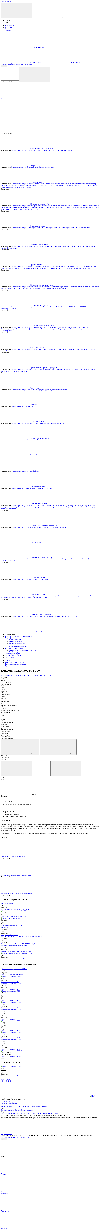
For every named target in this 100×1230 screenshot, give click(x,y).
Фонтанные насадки (65, 327)
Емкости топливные (92, 206)
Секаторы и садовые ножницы (79, 596)
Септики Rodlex (55, 307)
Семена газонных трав (46, 167)
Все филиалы (5, 1101)
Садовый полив (45, 184)
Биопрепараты (91, 329)
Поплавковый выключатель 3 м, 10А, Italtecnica (16, 959)
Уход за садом (9, 657)
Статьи (23, 1110)
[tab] (50, 796)
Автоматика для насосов (40, 185)
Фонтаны (55, 327)
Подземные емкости (78, 206)
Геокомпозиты (49, 246)
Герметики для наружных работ (34, 288)
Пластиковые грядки (63, 369)
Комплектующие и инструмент (56, 288)
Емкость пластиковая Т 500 (10, 1008)
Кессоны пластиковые (65, 207)
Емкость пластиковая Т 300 (10, 1000)
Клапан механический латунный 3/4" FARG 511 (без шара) (20, 944)
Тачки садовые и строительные (37, 597)
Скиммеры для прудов (8, 329)
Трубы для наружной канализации (38, 266)
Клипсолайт (76, 507)
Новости (18, 1110)
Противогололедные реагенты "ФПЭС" (53, 616)
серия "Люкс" (32, 488)
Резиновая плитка (33, 423)
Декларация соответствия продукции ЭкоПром (16, 893)
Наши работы (9, 25)
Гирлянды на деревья (51, 507)
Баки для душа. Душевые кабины (38, 206)
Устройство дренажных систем (19, 652)
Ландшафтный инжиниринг (14, 648)
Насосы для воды (25, 185)
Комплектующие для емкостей (29, 209)
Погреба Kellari (43, 579)
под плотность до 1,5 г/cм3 (44, 675)
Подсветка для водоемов (49, 329)
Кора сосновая (32, 440)
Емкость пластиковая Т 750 (10, 1019)
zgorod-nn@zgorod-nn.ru (9, 1103)
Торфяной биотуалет (8, 560)
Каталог (4, 66)
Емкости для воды (55, 185)
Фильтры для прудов (79, 327)
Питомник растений (37, 47)
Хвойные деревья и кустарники (61, 150)
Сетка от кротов (12, 248)
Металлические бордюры (20, 371)
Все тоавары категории (19, 150)
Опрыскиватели (63, 596)
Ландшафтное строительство (14, 638)
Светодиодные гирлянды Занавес (12, 507)
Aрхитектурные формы (12, 654)
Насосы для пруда (45, 327)
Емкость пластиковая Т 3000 (10, 1038)
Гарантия (16, 1106)
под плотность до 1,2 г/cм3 (26, 675)
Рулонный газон (32, 167)
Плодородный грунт (42, 390)
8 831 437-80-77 (35, 62)
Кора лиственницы (43, 440)
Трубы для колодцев (32, 268)
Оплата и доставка (11, 29)
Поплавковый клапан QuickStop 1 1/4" (13, 916)
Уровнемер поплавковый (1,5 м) (11, 925)
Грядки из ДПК (32, 369)
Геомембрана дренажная (62, 246)
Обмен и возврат (25, 1106)
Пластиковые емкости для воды (60, 206)
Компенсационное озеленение (19, 645)
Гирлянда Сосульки (65, 507)
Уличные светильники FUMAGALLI (39, 527)
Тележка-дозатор (72, 616)
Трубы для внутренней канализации (63, 266)
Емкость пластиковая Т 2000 (10, 1030)
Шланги (90, 268)
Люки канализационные (15, 288)
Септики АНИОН (67, 307)
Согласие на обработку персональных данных (46, 1113)
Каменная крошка (33, 471)
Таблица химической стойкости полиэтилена (16, 875)
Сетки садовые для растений (36, 349)
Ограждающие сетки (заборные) (57, 349)
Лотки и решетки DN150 (52, 228)
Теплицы (30, 406)
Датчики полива (14, 185)
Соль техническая (33, 616)
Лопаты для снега (33, 596)
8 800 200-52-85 (76, 62)
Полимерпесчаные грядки (46, 369)
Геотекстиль (31, 246)
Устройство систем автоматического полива (23, 650)
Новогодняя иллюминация (17, 647)
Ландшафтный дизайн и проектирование (18, 636)
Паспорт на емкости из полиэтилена (13, 856)
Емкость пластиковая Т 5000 (10, 1049)
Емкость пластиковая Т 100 (10, 982)
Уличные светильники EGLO (62, 527)
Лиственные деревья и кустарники (39, 150)
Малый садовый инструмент (16, 597)
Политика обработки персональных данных (15, 1113)
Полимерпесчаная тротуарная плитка (52, 423)
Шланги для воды (87, 185)
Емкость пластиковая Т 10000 (11, 1056)
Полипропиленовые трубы (16, 268)
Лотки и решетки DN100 (35, 228)
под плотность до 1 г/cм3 (9, 675)
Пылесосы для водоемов (78, 329)
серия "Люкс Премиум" (45, 488)
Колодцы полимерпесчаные (59, 287)
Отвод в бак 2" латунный (9, 935)
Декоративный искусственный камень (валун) (77, 559)
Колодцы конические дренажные (38, 287)
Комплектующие (26, 187)
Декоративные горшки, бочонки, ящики (48, 559)
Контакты (8, 31)
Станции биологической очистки (38, 307)
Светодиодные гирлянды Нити (84, 505)
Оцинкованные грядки (77, 369)
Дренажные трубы (81, 266)
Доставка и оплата (7, 1106)
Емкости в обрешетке (23, 207)
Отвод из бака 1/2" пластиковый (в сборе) (15, 909)
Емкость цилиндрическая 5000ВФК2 (13, 974)
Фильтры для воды (74, 185)
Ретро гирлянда (46, 505)
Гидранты (64, 185)
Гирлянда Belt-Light (33, 505)
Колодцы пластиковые (76, 287)
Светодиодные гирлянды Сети (34, 507)
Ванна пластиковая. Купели (82, 207)
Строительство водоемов (17, 643)
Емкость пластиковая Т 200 (10, 989)
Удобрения (30, 390)
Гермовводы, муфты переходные (76, 268)
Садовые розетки (63, 329)
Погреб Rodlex (32, 579)
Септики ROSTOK (80, 307)
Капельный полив (33, 184)
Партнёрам (8, 27)
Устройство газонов (15, 641)
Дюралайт (84, 507)
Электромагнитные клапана (78, 184)
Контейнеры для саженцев (48, 596)
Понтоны (15, 209)
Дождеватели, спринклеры (60, 184)
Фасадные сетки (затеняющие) (79, 349)
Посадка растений (15, 640)
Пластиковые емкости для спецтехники (44, 207)
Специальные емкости (8, 207)
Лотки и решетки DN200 (69, 228)
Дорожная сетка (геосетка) (79, 246)
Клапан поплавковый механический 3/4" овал (16, 951)
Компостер (31, 559)
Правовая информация (39, 1106)
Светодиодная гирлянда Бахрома (62, 505)
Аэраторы (90, 327)
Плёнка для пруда (33, 327)
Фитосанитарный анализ (13, 655)
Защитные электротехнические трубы (52, 268)
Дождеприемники (84, 228)
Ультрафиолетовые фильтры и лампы (28, 329)
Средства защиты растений (58, 390)
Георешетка (40, 246)
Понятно (4, 1139)
